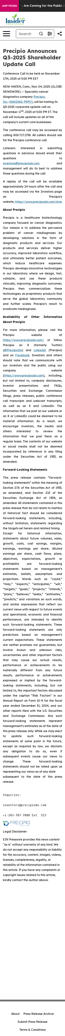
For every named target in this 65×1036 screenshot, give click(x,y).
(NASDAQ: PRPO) (21, 102)
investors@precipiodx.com (21, 163)
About (15, 1014)
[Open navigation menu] (6, 33)
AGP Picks (9, 5)
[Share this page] (59, 33)
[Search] (41, 34)
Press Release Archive (38, 1014)
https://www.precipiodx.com (23, 375)
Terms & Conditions (32, 1029)
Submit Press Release (32, 1022)
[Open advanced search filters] (49, 34)
